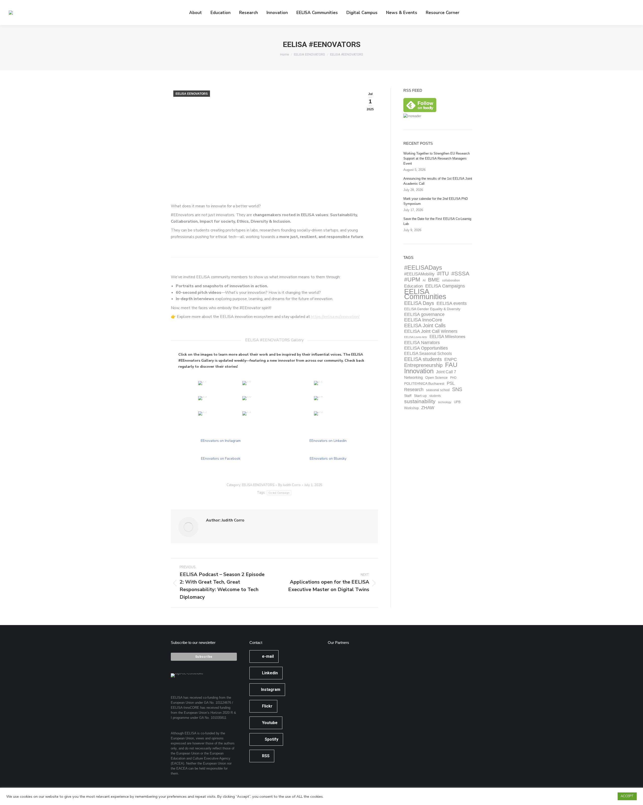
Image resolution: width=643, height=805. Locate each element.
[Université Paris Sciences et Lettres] (337, 699)
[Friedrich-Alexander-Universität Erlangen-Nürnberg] (376, 661)
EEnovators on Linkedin (328, 440)
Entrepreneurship (423, 365)
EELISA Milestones (447, 336)
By (289, 485)
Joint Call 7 (446, 372)
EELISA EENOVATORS (192, 94)
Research (413, 389)
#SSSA (460, 273)
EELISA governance (424, 314)
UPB (457, 402)
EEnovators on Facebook (220, 458)
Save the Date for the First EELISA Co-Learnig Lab (437, 221)
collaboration (451, 280)
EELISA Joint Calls (425, 325)
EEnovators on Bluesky (328, 458)
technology (444, 402)
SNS (457, 389)
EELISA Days (419, 303)
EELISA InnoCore (423, 319)
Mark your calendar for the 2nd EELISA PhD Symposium (435, 201)
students (435, 396)
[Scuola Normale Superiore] (337, 680)
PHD (453, 378)
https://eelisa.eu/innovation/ (335, 316)
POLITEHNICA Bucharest (424, 384)
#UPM (412, 279)
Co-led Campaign (279, 492)
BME (434, 279)
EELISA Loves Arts (415, 337)
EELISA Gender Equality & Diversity (432, 309)
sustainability (420, 401)
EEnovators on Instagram (221, 440)
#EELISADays (423, 267)
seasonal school (438, 390)
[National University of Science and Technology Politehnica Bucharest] (337, 661)
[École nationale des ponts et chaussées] (376, 680)
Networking (413, 377)
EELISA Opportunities (426, 348)
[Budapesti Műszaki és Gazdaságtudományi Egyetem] (356, 699)
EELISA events (452, 303)
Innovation (419, 370)
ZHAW (427, 407)
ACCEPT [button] (627, 796)
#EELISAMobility (419, 274)
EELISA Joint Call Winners (430, 331)
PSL (451, 383)
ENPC (450, 359)
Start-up (420, 396)
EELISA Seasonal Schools (428, 353)
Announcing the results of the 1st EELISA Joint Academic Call (437, 181)
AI (424, 280)
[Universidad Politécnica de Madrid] (337, 719)
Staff (407, 396)
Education (413, 286)
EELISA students (423, 359)
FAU (451, 364)
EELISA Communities (425, 294)
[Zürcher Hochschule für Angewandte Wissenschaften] (356, 680)
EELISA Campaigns (445, 286)
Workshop (411, 408)
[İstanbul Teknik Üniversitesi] (376, 699)
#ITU (443, 273)
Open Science (436, 378)
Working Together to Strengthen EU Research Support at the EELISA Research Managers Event (436, 158)
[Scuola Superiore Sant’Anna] (356, 661)
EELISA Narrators (422, 342)
